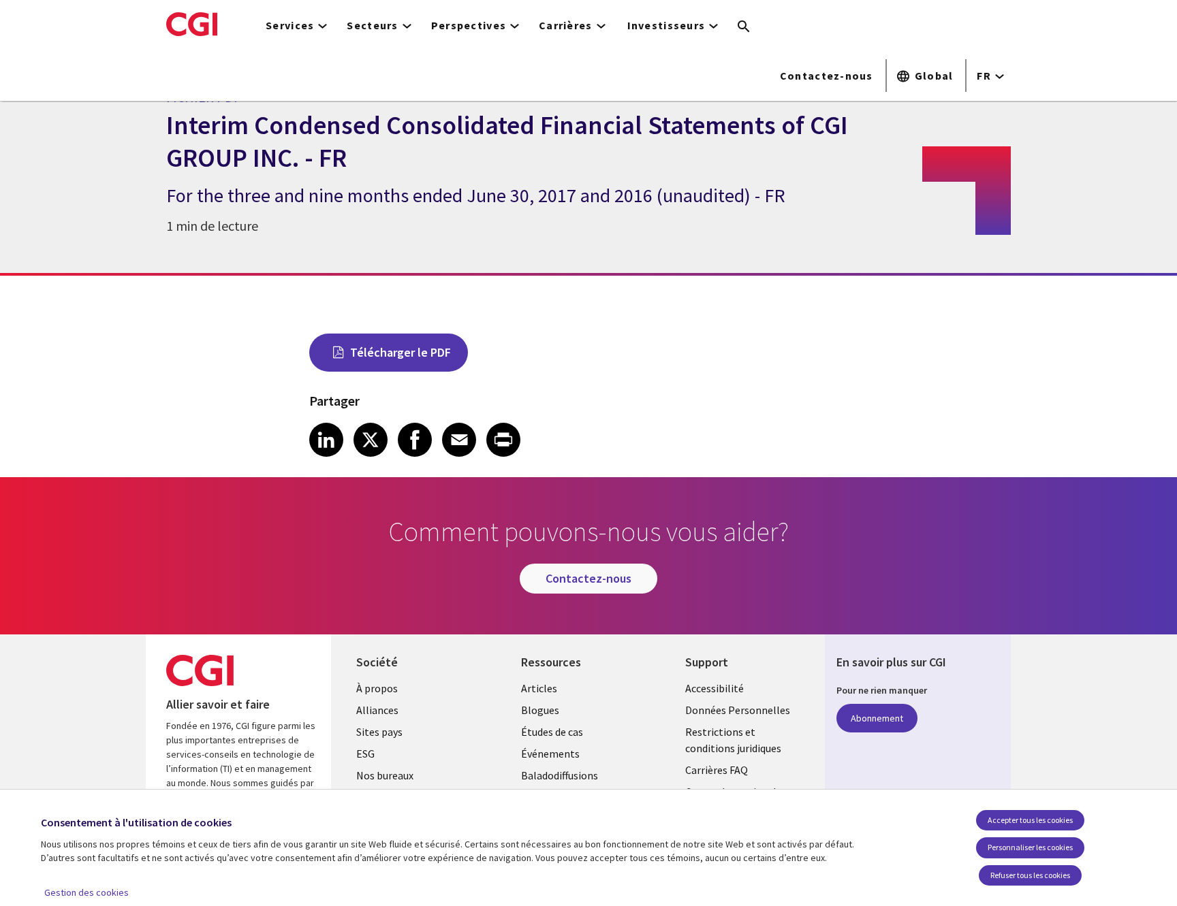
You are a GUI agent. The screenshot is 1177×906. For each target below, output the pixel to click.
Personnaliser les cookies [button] (1030, 847)
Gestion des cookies (86, 892)
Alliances (377, 710)
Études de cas (552, 732)
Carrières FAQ (716, 770)
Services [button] (290, 25)
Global (934, 75)
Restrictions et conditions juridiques (733, 740)
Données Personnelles (737, 710)
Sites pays (379, 732)
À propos (377, 688)
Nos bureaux (384, 775)
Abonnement (877, 718)
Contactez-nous (826, 75)
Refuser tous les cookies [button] (1030, 875)
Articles (539, 688)
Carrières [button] (566, 25)
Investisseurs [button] (666, 25)
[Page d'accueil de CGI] (191, 24)
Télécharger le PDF (400, 352)
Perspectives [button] (468, 25)
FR (984, 75)
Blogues (540, 710)
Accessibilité (714, 688)
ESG (365, 753)
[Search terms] (744, 27)
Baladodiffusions (559, 775)
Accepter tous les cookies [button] (1030, 820)
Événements (550, 753)
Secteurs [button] (372, 25)
